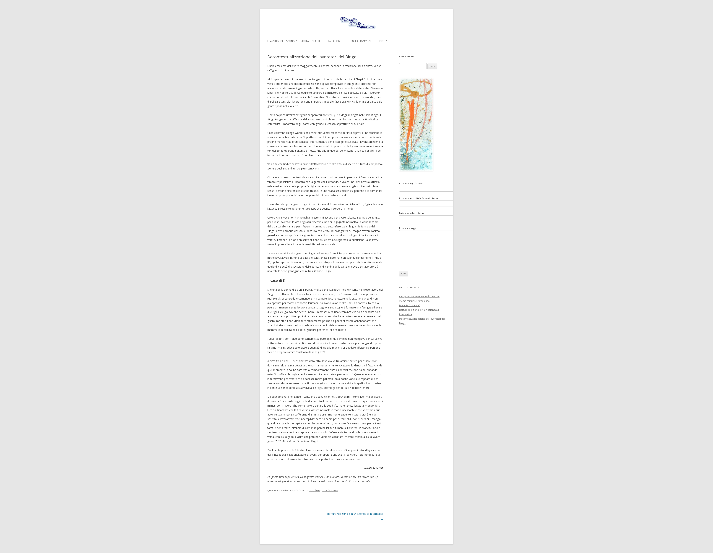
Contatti (384, 41)
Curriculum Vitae (361, 41)
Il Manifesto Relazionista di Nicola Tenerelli (293, 41)
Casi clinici (314, 490)
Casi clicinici (335, 41)
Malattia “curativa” (409, 305)
